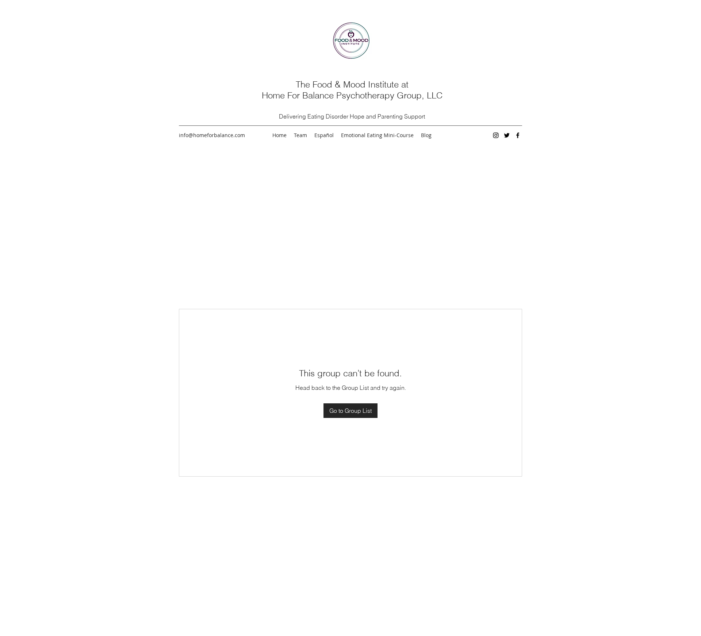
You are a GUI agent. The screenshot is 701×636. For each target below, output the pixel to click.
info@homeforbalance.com (212, 135)
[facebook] (517, 135)
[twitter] (506, 135)
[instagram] (495, 135)
